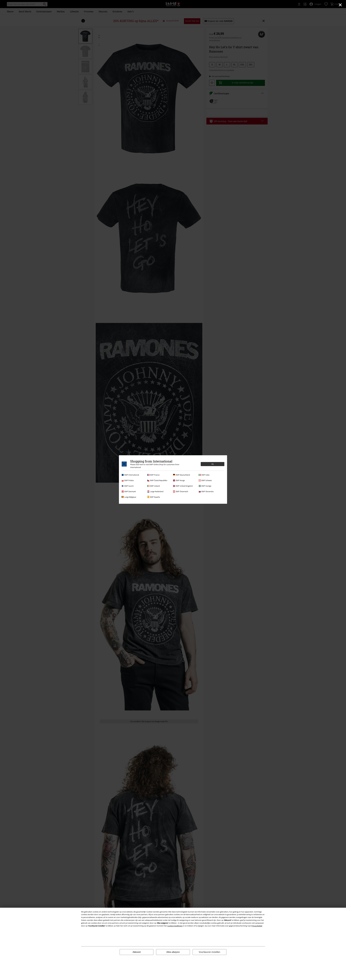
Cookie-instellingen (175, 926)
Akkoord (137, 952)
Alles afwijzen (173, 952)
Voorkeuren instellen (209, 951)
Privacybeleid (256, 926)
